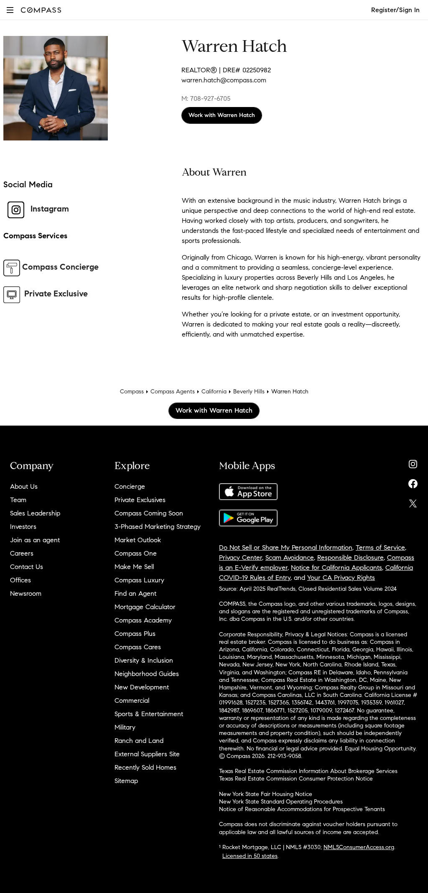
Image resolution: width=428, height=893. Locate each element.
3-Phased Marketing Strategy (158, 527)
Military (125, 727)
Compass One (136, 553)
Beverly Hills (249, 391)
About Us (24, 486)
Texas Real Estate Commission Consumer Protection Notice (296, 778)
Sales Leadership (35, 513)
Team (18, 500)
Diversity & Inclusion (144, 660)
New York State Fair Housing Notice (265, 794)
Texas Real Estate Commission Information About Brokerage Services (308, 771)
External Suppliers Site (147, 754)
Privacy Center (240, 557)
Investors (23, 527)
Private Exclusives (140, 500)
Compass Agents (172, 391)
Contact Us (26, 567)
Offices (20, 580)
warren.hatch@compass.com (223, 80)
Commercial (132, 700)
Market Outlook (138, 540)
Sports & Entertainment (149, 714)
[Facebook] (413, 482)
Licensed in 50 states (250, 856)
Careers (21, 553)
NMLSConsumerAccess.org (359, 847)
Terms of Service (380, 547)
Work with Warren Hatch (222, 115)
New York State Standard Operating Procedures (281, 801)
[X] (413, 501)
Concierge (130, 486)
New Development (142, 687)
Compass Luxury (139, 580)
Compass (132, 391)
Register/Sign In (395, 10)
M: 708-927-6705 (205, 98)
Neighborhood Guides (147, 674)
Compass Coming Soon (149, 513)
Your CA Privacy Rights (341, 578)
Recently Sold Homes (145, 767)
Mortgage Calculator (145, 607)
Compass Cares (138, 647)
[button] (10, 10)
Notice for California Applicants (336, 568)
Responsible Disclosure (350, 557)
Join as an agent (35, 540)
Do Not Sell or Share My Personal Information (285, 547)
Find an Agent (135, 593)
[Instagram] (413, 462)
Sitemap (126, 781)
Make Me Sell (134, 567)
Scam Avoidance (289, 557)
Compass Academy (143, 620)
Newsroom (25, 593)
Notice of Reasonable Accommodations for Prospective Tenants (302, 809)
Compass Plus (135, 634)
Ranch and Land (139, 741)
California (214, 391)
